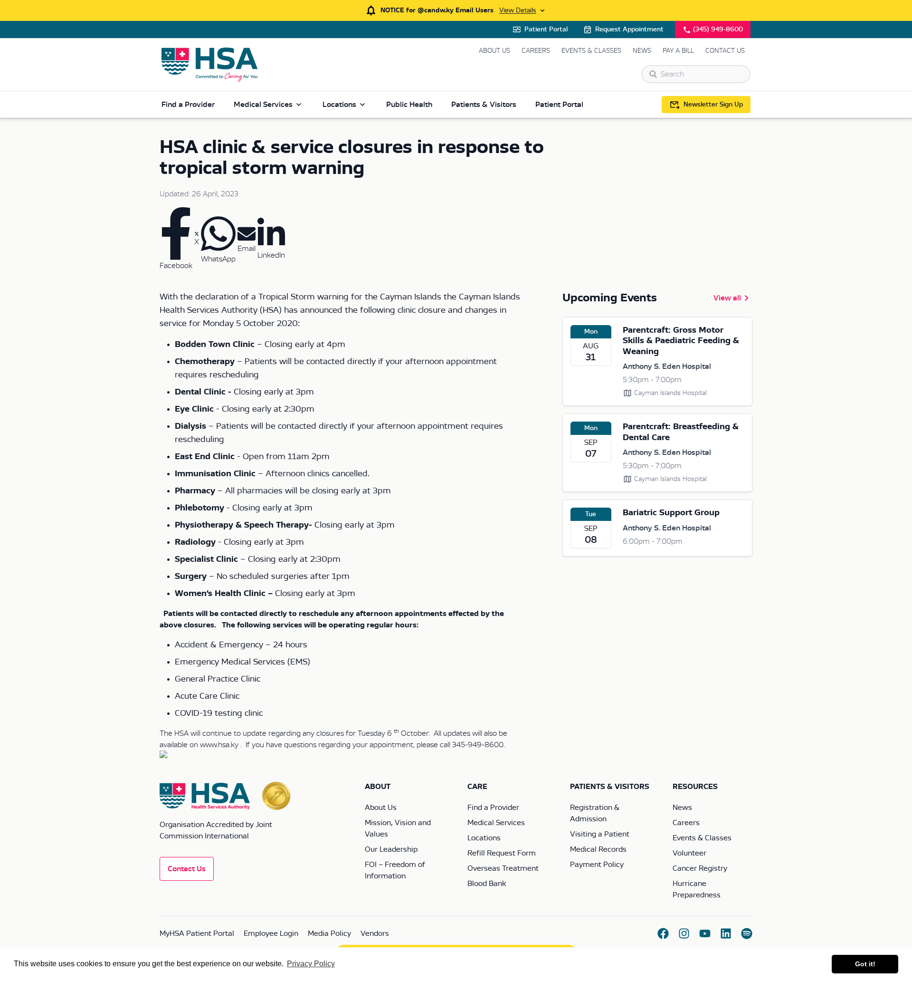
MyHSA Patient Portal (197, 933)
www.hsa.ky (219, 745)
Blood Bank (486, 883)
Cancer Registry (700, 868)
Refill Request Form (501, 853)
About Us (494, 51)
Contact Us (725, 51)
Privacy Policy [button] (311, 964)
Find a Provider (188, 104)
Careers (536, 51)
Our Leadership (391, 849)
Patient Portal (546, 29)
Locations (339, 104)
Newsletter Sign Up (713, 104)
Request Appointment (629, 29)
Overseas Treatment (503, 868)
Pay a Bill (678, 51)
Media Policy (329, 933)
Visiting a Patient (599, 834)
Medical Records (598, 849)
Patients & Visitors (483, 104)
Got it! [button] (865, 964)
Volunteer (689, 853)
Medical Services (263, 104)
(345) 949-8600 (718, 29)
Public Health (409, 104)
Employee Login (271, 933)
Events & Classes (591, 51)
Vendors (375, 933)
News (642, 51)
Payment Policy (597, 864)
